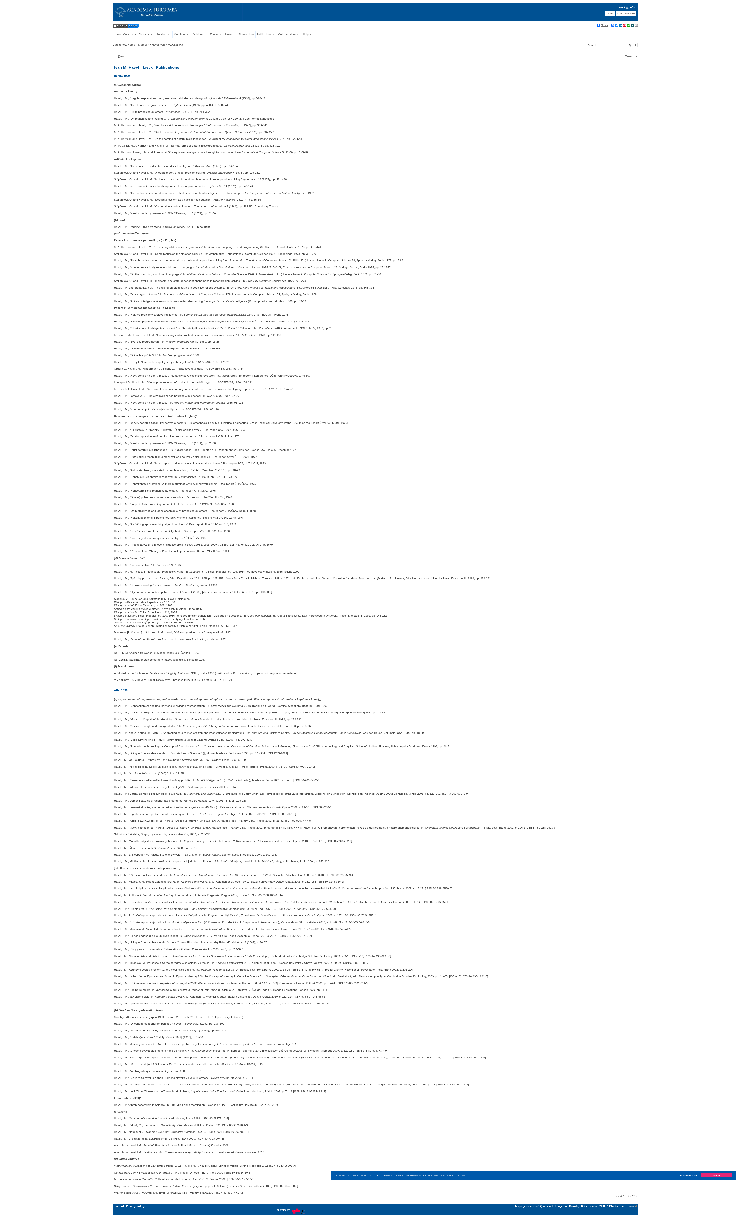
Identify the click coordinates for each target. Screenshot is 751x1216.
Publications (264, 34)
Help (306, 34)
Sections (161, 34)
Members (180, 34)
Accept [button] (716, 1175)
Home (117, 34)
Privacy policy (135, 1206)
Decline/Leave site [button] (689, 1175)
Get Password (626, 13)
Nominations (246, 34)
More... (629, 56)
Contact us (130, 34)
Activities (197, 34)
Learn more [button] (460, 1175)
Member (143, 44)
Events (214, 34)
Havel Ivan (158, 44)
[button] (630, 45)
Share (604, 25)
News (228, 34)
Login (609, 13)
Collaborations (287, 34)
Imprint (119, 1206)
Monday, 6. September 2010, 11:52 (592, 1206)
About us (144, 34)
